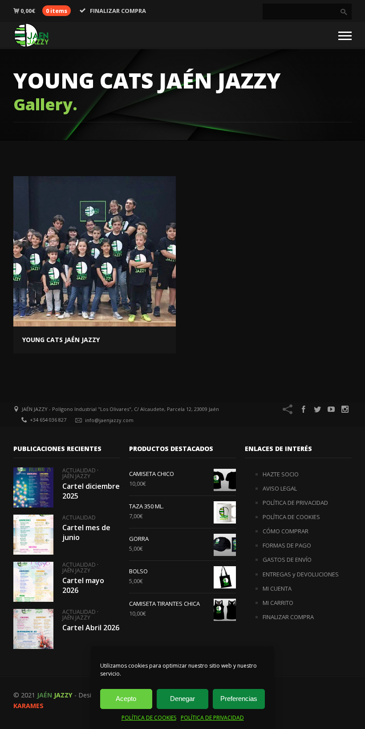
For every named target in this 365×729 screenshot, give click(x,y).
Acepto (126, 698)
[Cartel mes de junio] (33, 535)
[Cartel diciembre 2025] (33, 487)
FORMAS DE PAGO (287, 545)
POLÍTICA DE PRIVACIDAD (212, 717)
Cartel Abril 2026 (90, 627)
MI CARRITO (278, 603)
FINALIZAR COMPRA (118, 11)
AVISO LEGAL (280, 488)
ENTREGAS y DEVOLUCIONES (301, 574)
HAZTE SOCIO (281, 474)
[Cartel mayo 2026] (33, 582)
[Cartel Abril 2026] (33, 629)
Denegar (182, 698)
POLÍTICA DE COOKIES (149, 717)
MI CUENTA (277, 588)
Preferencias (238, 698)
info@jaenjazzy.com (109, 420)
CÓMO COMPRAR (285, 531)
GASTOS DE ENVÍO (287, 560)
